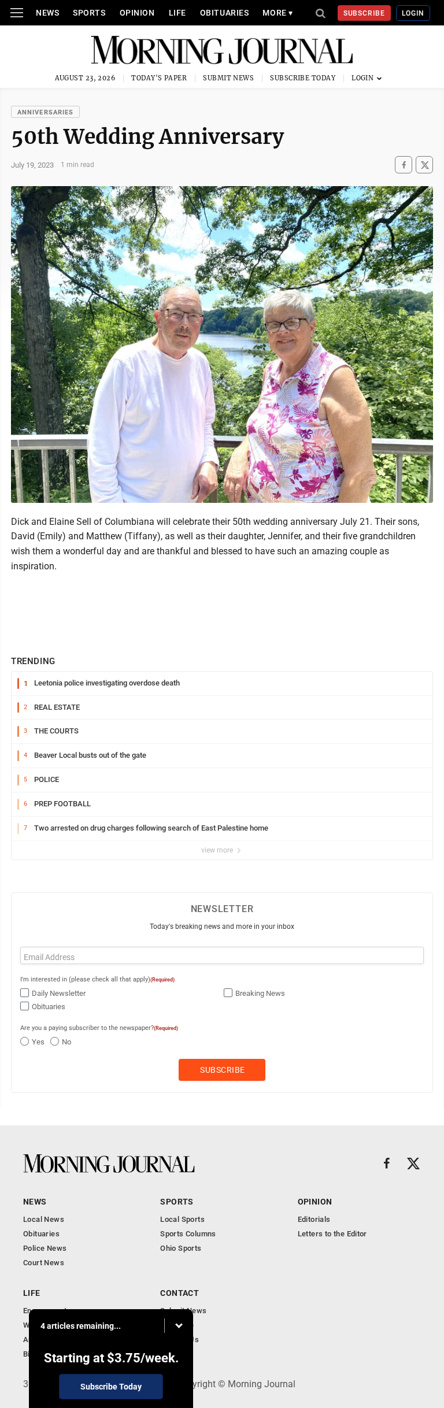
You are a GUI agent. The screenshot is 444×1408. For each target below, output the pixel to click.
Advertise (177, 1325)
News (47, 12)
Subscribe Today (302, 78)
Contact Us (179, 1339)
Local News (43, 1219)
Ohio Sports (180, 1248)
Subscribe (364, 13)
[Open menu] (17, 12)
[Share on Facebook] (403, 165)
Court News (43, 1262)
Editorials (314, 1219)
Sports (89, 12)
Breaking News (260, 993)
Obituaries (224, 12)
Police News (44, 1248)
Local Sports (182, 1219)
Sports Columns (188, 1233)
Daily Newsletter (59, 993)
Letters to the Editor (332, 1233)
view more (218, 850)
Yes (38, 1042)
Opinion (137, 12)
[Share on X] (424, 165)
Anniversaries (45, 112)
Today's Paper (159, 78)
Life (177, 12)
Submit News (228, 78)
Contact (179, 1293)
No (66, 1042)
